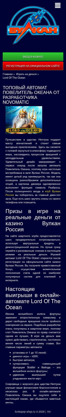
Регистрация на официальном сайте (33, 66)
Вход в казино (33, 56)
